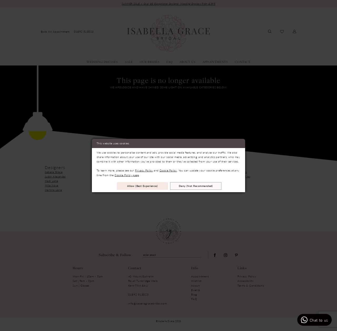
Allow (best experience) (142, 186)
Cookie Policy (168, 170)
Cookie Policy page (127, 175)
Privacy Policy (144, 170)
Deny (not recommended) (196, 186)
